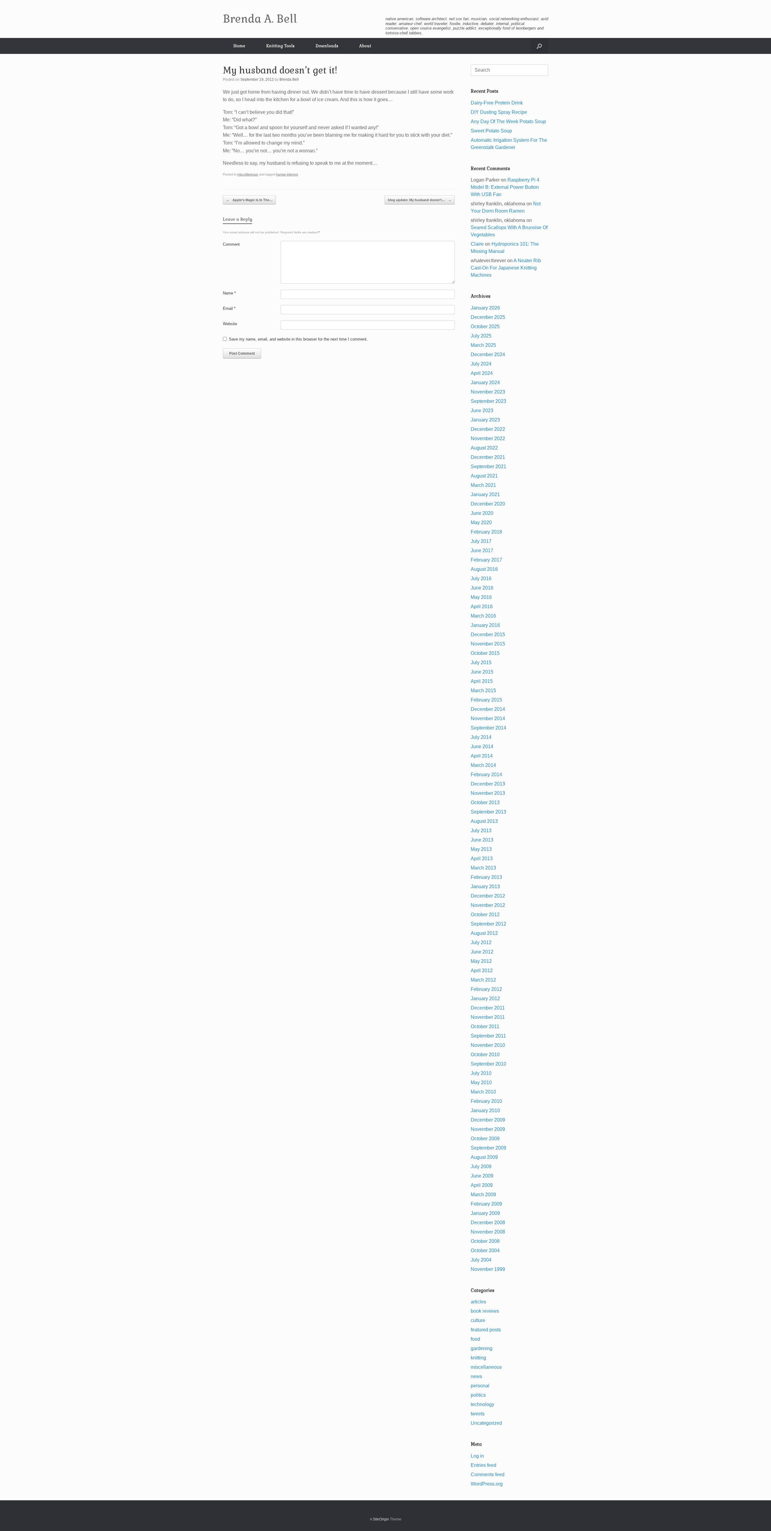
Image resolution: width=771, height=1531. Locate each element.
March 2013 (483, 867)
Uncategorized (486, 1423)
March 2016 (483, 615)
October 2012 (485, 914)
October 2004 (485, 1250)
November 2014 (488, 718)
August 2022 (484, 447)
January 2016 (485, 625)
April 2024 (482, 373)
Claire (477, 244)
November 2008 (488, 1231)
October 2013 (485, 802)
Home (239, 45)
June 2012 (482, 951)
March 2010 (483, 1091)
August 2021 (484, 475)
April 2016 (482, 606)
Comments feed (487, 1474)
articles (478, 1301)
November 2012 (488, 905)
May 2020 (481, 522)
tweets (478, 1413)
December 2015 (488, 634)
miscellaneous (247, 174)
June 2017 (482, 550)
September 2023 (488, 401)
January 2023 (485, 419)
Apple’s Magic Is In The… (249, 200)
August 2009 (484, 1157)
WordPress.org (487, 1483)
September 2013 (488, 811)
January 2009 (485, 1213)
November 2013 (488, 793)
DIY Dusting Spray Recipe (499, 112)
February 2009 (486, 1203)
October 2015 (485, 653)
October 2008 (485, 1241)
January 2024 (485, 382)
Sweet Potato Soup (491, 130)
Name (229, 293)
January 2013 (485, 886)
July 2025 (481, 335)
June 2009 (482, 1175)
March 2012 (483, 979)
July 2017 (481, 541)
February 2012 (486, 989)
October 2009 (485, 1138)
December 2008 (488, 1222)
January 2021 (485, 494)
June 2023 (482, 410)
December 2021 (488, 457)
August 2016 (484, 569)
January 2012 (485, 998)
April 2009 (482, 1185)
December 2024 (488, 354)
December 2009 (488, 1119)
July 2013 (481, 830)
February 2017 (486, 559)
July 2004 (481, 1259)
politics (478, 1395)
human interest (287, 174)
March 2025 (483, 345)
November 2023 (488, 391)
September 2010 (488, 1063)
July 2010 (481, 1073)
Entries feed (483, 1465)
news (476, 1376)
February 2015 (486, 699)
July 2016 (481, 578)
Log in (477, 1455)
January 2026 (485, 307)
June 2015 (482, 671)
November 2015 (488, 643)
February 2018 (486, 531)
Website (230, 324)
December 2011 (488, 1007)
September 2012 (488, 923)
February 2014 (486, 774)
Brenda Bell (289, 79)
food (475, 1339)
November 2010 (488, 1045)
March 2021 (483, 485)
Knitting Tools (280, 45)
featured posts (486, 1329)
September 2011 (488, 1035)
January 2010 (485, 1110)
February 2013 (486, 877)
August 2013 (484, 821)
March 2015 (483, 690)
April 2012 (482, 970)
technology (482, 1404)
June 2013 (482, 839)
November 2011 (488, 1017)
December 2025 (488, 317)
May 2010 (481, 1082)
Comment (231, 244)
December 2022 (488, 429)
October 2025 (485, 326)
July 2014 (481, 737)
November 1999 (488, 1269)
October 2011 (485, 1026)
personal (480, 1385)
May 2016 (481, 597)
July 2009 (481, 1166)
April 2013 (482, 858)
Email (229, 308)
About (365, 45)
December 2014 (488, 709)
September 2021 (488, 466)
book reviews (485, 1311)
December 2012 (488, 895)
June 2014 (482, 746)
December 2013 (488, 783)
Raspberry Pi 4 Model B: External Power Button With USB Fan (505, 187)
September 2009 (488, 1147)
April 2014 (482, 755)
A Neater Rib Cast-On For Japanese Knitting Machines (506, 268)
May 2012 (481, 961)
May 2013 (481, 849)
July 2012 (481, 942)
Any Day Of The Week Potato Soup (508, 121)
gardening (481, 1348)
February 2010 (486, 1101)
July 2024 (481, 363)
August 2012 (484, 933)
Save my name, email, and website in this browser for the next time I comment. (298, 339)
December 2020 (488, 503)
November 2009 (488, 1129)
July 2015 (481, 662)
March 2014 (483, 765)
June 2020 (482, 513)
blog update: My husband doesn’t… (419, 200)
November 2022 (488, 438)
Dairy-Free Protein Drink (497, 102)
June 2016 (482, 587)
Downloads (327, 45)
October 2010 (485, 1054)
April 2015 (482, 681)
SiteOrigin (381, 1519)
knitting (478, 1357)
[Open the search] (539, 46)
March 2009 (483, 1194)
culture (478, 1320)
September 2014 (488, 727)
